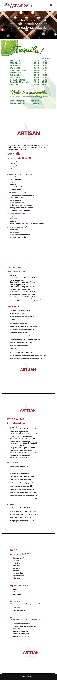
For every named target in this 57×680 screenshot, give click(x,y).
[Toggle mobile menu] (51, 5)
